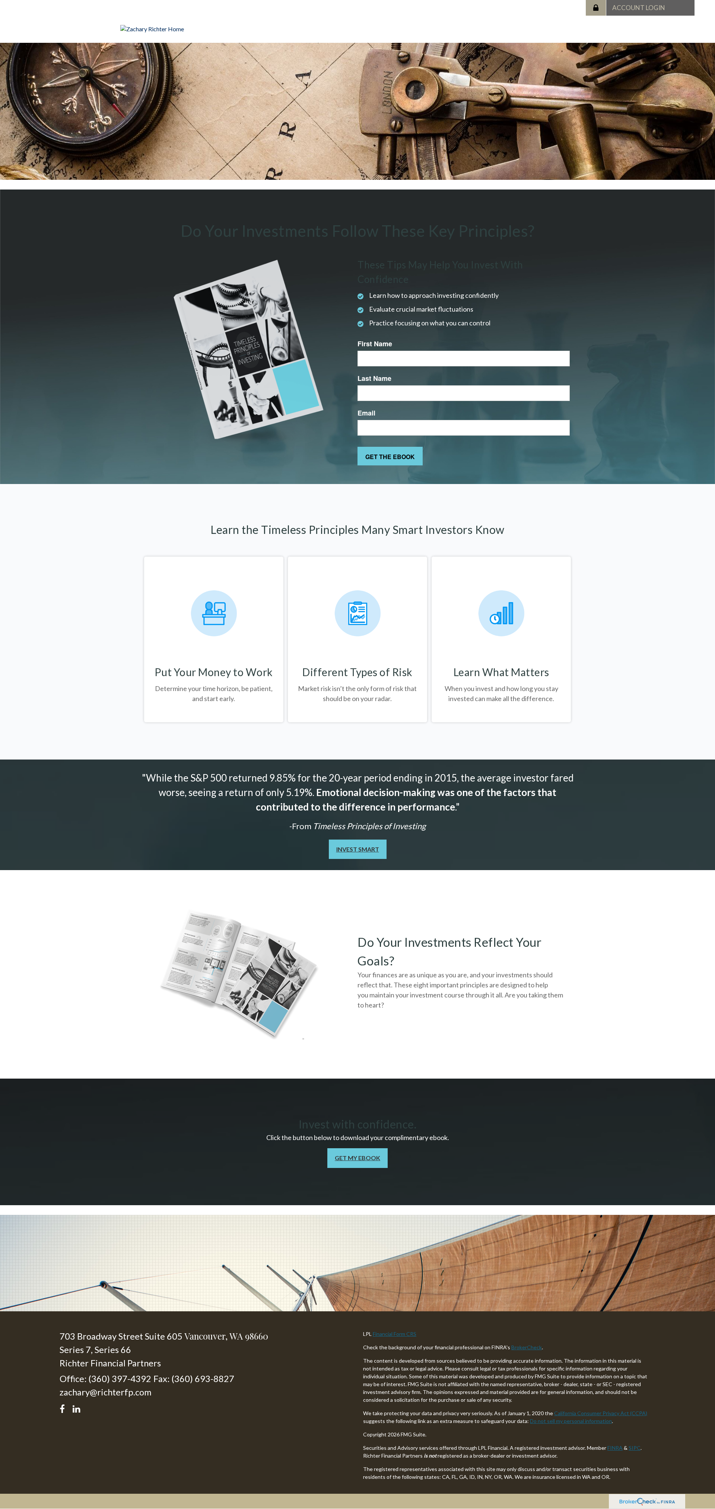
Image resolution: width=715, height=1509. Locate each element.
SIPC (635, 1448)
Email (366, 413)
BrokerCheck (526, 1347)
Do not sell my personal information (571, 1421)
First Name (375, 343)
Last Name (374, 378)
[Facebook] (65, 1408)
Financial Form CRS (394, 1334)
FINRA (615, 1448)
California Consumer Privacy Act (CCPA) (600, 1413)
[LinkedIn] (78, 1408)
